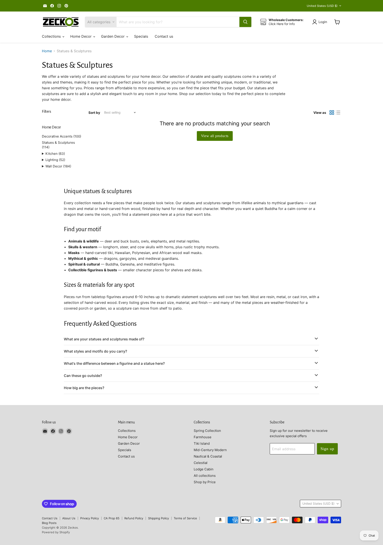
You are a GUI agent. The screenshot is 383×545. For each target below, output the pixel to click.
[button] (320, 22)
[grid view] (332, 112)
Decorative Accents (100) (61, 136)
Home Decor (81, 36)
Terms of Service (185, 518)
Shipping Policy (158, 518)
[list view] (338, 112)
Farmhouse (202, 437)
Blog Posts (49, 523)
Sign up (327, 448)
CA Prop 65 (111, 518)
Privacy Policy (89, 518)
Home (47, 51)
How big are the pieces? (84, 388)
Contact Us (49, 518)
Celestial (200, 463)
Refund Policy (133, 518)
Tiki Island (202, 443)
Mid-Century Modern (210, 450)
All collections (205, 475)
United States (322, 6)
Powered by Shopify (56, 532)
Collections (52, 36)
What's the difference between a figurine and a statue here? (114, 363)
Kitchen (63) (55, 153)
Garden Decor (113, 36)
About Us (68, 518)
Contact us (164, 36)
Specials (141, 36)
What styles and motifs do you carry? (95, 351)
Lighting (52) (55, 160)
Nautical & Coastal (208, 456)
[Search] (245, 22)
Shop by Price (205, 482)
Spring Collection (207, 431)
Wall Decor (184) (58, 166)
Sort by (94, 112)
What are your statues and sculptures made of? (104, 339)
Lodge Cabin (203, 469)
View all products (215, 136)
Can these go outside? (83, 375)
